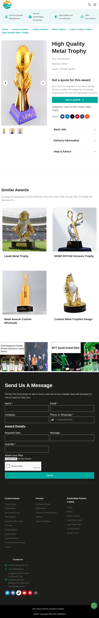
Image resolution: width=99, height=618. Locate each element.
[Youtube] (24, 592)
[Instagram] (35, 592)
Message (55, 432)
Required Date (12, 432)
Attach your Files (14, 455)
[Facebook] (13, 592)
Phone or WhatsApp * (61, 414)
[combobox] (53, 420)
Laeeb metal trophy (16, 256)
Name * (9, 403)
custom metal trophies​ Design (73, 319)
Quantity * (10, 444)
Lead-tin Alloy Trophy (74, 107)
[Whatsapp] (94, 605)
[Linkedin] (7, 592)
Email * (54, 403)
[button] (5, 83)
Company (10, 414)
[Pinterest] (30, 592)
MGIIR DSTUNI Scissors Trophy (74, 256)
